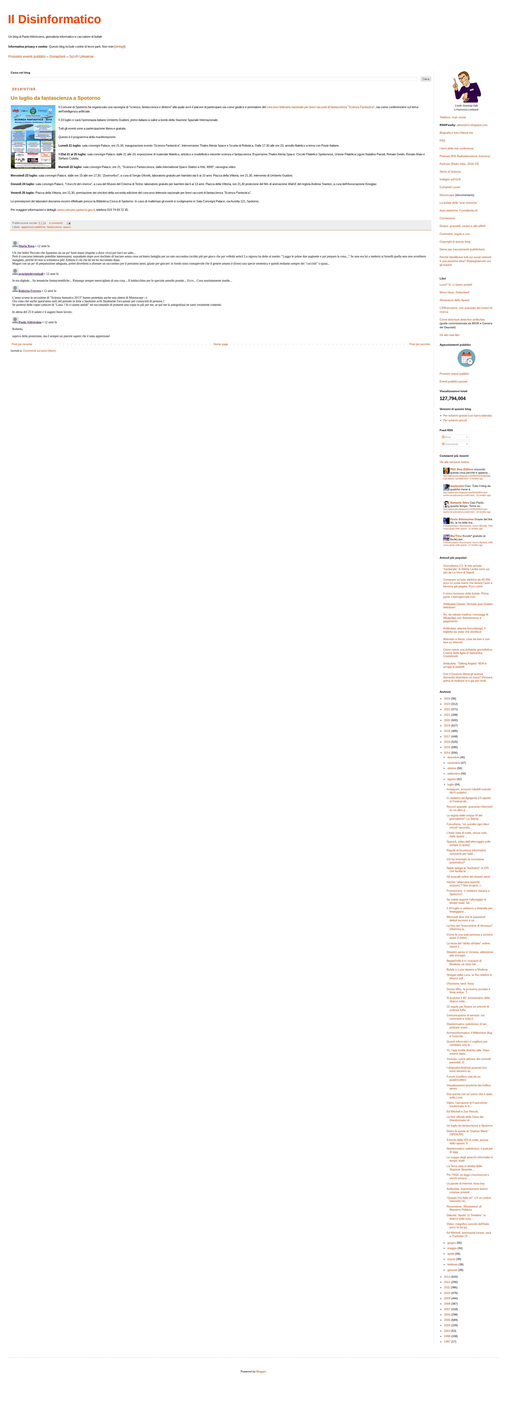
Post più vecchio (420, 344)
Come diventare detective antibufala (462, 319)
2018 (447, 730)
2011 (447, 1287)
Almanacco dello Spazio (455, 300)
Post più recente (22, 344)
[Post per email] (68, 223)
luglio (451, 784)
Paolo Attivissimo (462, 519)
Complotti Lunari (450, 187)
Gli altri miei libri (449, 335)
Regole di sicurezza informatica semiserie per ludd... (466, 852)
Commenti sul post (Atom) (39, 350)
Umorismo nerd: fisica (460, 983)
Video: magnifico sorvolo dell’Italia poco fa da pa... (468, 1225)
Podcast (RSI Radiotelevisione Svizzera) (465, 156)
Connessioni (447, 218)
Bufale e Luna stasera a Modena (467, 969)
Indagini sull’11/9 (450, 179)
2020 (447, 720)
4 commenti (56, 223)
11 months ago (476, 528)
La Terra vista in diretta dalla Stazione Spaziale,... (464, 1167)
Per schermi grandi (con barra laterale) (467, 415)
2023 (447, 703)
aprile (451, 1253)
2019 (447, 725)
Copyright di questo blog (455, 241)
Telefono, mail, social (453, 117)
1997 (447, 1341)
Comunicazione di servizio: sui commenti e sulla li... (465, 1017)
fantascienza (54, 227)
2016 (447, 741)
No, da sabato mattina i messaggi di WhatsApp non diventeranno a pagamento (465, 618)
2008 (447, 1303)
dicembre (453, 757)
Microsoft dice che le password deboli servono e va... (466, 918)
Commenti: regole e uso (455, 233)
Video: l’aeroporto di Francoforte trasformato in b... (467, 1104)
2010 (447, 1292)
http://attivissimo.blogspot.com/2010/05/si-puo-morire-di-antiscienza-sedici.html (465, 493)
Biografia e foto (449, 132)
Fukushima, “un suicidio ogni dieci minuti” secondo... (468, 825)
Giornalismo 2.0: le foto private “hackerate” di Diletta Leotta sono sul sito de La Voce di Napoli (466, 569)
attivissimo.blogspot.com (472, 125)
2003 (447, 1330)
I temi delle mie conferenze (457, 148)
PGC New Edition (461, 469)
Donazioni (57, 57)
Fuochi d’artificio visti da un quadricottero (463, 1078)
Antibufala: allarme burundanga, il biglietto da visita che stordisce (464, 630)
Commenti (451, 444)
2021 (447, 714)
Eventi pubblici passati (453, 381)
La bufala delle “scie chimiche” (459, 202)
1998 (447, 1336)
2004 (447, 1325)
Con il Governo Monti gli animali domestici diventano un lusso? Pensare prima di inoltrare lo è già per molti (467, 677)
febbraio (452, 1264)
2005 (447, 1319)
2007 (447, 1309)
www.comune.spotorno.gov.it (76, 209)
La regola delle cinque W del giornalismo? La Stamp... (464, 817)
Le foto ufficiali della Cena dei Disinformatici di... (465, 1118)
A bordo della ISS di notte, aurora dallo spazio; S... (467, 1141)
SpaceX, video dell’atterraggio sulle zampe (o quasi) (469, 843)
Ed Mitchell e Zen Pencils (462, 1111)
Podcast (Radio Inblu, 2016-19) (459, 163)
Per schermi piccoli (455, 420)
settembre (454, 773)
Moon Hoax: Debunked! (454, 292)
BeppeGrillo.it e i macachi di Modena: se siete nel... (464, 962)
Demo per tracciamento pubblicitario (462, 249)
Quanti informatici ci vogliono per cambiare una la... (467, 1043)
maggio (452, 1248)
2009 (447, 1298)
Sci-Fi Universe (81, 57)
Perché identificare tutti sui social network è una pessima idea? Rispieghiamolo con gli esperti (465, 260)
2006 (447, 1314)
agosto (452, 779)
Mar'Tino (456, 535)
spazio (67, 227)
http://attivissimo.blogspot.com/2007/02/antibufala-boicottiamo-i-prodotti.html (467, 477)
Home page (220, 344)
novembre (454, 762)
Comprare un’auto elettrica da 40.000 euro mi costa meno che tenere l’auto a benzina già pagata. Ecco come (467, 583)
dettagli (119, 46)
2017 (447, 736)
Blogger (261, 1371)
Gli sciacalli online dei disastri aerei (468, 876)
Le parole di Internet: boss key (466, 1183)
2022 (447, 709)
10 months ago (483, 495)
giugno (452, 1242)
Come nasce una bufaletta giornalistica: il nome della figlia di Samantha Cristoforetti (468, 653)
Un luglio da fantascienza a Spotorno (470, 1125)
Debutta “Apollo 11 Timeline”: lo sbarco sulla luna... (466, 1217)
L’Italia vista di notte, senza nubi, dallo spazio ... (467, 834)
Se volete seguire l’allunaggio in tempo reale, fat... (466, 901)
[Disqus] (221, 288)
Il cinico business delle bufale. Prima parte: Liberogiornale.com (466, 595)
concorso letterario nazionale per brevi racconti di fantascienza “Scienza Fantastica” (321, 107)
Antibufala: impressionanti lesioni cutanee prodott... (467, 1190)
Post (447, 437)
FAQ (442, 140)
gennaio (452, 1269)
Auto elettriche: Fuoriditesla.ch (459, 210)
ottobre (452, 768)
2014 (447, 752)
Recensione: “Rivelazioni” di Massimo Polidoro (464, 1208)
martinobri (457, 485)
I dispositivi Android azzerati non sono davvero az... (467, 1069)
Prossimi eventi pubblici (27, 57)
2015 (447, 747)
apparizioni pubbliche (33, 227)
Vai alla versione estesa (454, 461)
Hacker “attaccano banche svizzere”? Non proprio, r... (465, 883)
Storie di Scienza (450, 171)
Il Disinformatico (54, 19)
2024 (447, 698)
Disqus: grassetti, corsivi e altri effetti (462, 225)
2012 (447, 1282)
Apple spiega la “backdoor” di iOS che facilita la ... (468, 869)
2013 (447, 1276)
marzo (451, 1259)
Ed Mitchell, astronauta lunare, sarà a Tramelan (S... (469, 1234)
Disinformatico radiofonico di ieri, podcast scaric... (467, 1025)
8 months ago (476, 478)
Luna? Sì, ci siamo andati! (456, 284)
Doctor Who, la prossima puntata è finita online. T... (468, 990)
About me (467, 132)
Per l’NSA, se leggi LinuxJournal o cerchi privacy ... (468, 1176)
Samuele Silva (459, 502)
